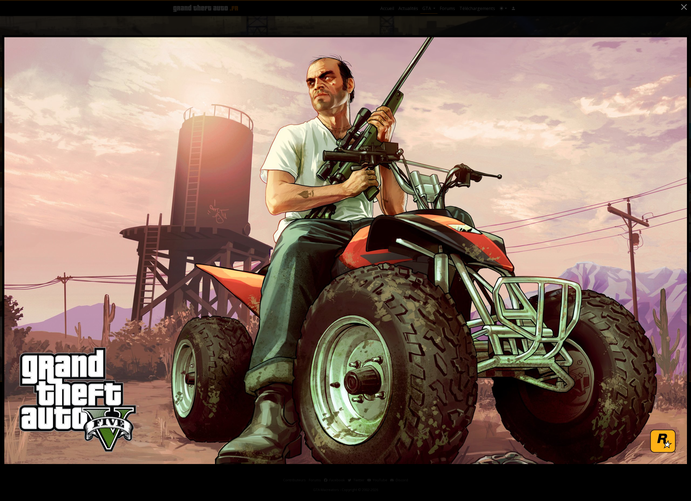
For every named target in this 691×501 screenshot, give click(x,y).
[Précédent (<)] (15, 250)
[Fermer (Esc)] (684, 7)
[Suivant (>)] (676, 250)
